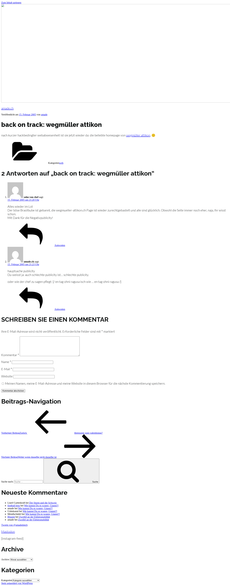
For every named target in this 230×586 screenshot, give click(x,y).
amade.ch (7, 108)
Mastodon (8, 531)
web (61, 163)
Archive (5, 559)
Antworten (59, 245)
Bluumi (11, 517)
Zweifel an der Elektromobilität (34, 517)
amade (44, 114)
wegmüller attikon (138, 135)
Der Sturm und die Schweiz (43, 502)
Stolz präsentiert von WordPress (17, 583)
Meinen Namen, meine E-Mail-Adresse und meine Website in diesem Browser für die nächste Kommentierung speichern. (85, 383)
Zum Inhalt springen (11, 2)
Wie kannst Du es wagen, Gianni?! (41, 505)
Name (6, 362)
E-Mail (6, 369)
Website (7, 376)
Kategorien (6, 580)
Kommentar (10, 355)
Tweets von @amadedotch (14, 525)
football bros (14, 505)
